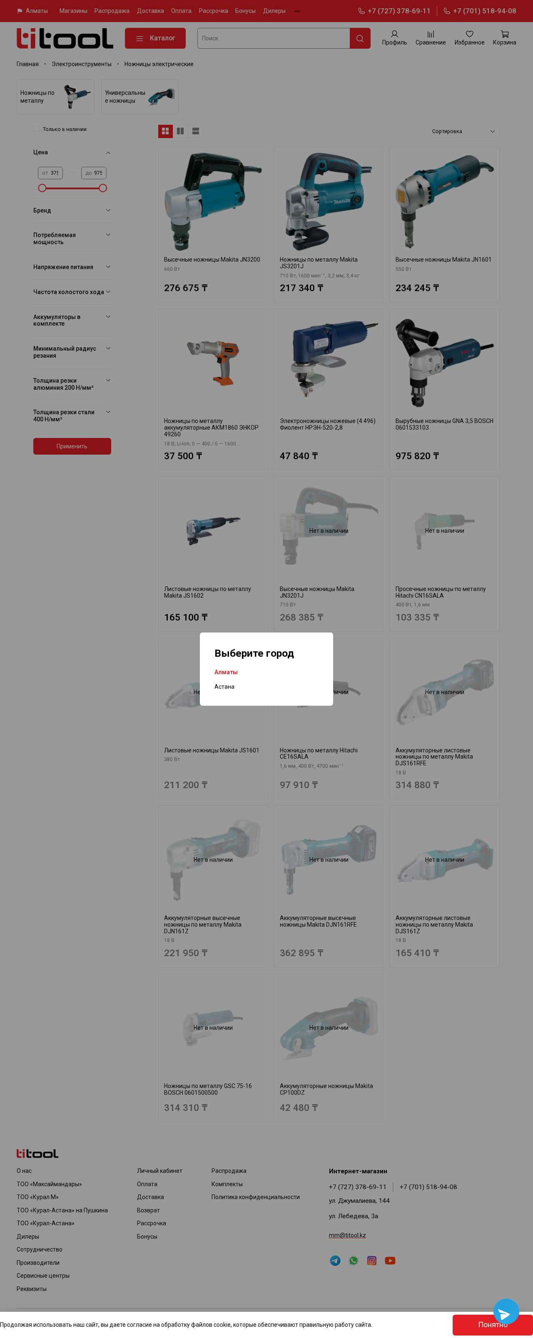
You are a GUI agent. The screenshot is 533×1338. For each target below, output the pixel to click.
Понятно (493, 1325)
